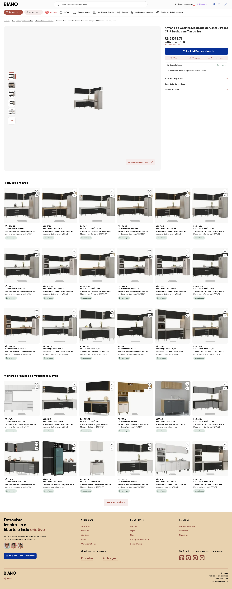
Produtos (87, 558)
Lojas (132, 531)
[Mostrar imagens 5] (12, 112)
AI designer (203, 4)
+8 (11, 121)
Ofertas (53, 12)
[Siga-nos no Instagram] (181, 557)
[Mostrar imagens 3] (12, 94)
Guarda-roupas (84, 12)
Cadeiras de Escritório (144, 12)
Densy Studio (136, 544)
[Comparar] (36, 195)
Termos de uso (221, 579)
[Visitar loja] (88, 98)
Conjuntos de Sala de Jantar (172, 12)
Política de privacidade (218, 576)
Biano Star (183, 535)
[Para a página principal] (16, 4)
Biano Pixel (184, 531)
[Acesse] (225, 4)
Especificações (172, 89)
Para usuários (137, 520)
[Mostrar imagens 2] (12, 85)
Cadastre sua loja (187, 526)
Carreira (85, 531)
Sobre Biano (87, 520)
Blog (132, 535)
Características (88, 544)
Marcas (133, 526)
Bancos (125, 12)
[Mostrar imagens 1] (12, 76)
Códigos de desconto (184, 4)
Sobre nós (85, 526)
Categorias (13, 12)
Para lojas (184, 520)
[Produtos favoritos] (219, 4)
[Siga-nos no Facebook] (188, 557)
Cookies (224, 573)
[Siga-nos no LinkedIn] (202, 557)
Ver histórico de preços (174, 45)
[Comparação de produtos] (214, 4)
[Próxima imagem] (37, 204)
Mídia (83, 539)
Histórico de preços (174, 78)
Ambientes (33, 12)
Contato (85, 535)
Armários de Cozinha (106, 12)
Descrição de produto (175, 84)
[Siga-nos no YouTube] (195, 557)
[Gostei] (36, 191)
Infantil (67, 12)
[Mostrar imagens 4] (12, 103)
